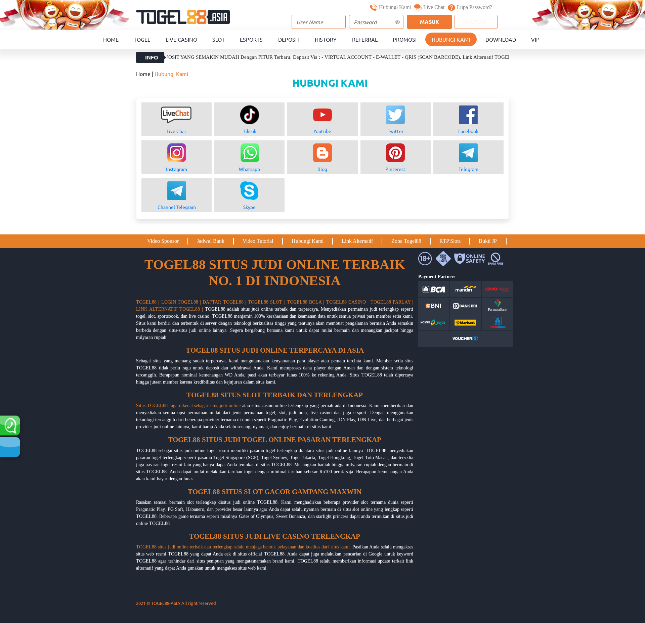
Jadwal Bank (210, 241)
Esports (251, 39)
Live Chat (433, 7)
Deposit (289, 39)
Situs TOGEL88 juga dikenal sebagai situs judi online (188, 405)
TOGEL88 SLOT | (266, 302)
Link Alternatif (357, 241)
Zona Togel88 (406, 241)
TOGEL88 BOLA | (306, 302)
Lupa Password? (474, 7)
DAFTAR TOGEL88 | (224, 302)
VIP (535, 39)
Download (500, 39)
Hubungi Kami (395, 7)
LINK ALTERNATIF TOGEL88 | (169, 309)
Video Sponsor (163, 241)
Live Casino (181, 39)
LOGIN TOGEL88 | (181, 302)
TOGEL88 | (147, 302)
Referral (365, 39)
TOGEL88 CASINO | (347, 302)
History (326, 39)
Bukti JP (488, 241)
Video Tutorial (258, 241)
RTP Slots (450, 241)
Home (111, 39)
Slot (218, 39)
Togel (142, 39)
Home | (145, 73)
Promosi (405, 39)
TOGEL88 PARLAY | (392, 302)
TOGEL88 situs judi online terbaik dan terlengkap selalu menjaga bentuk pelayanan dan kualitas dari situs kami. (243, 546)
